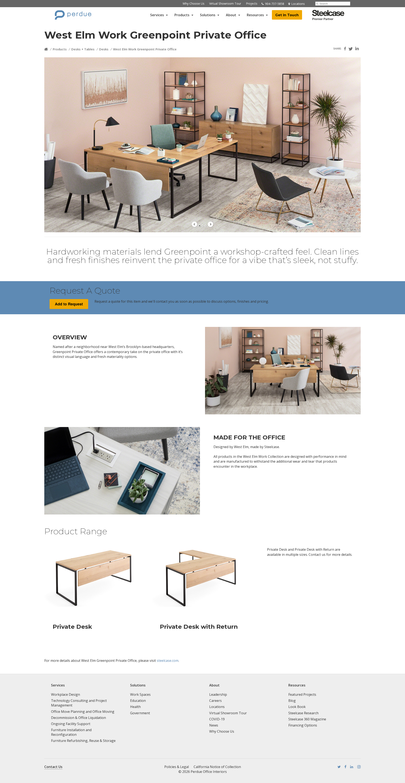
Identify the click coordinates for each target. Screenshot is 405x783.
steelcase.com (167, 660)
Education (138, 700)
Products (181, 15)
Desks (103, 49)
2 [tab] (202, 226)
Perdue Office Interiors (209, 771)
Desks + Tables (82, 49)
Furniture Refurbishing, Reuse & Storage (83, 740)
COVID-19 (217, 719)
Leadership (218, 694)
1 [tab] (199, 226)
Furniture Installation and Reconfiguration (71, 732)
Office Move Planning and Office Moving (82, 711)
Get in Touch (287, 15)
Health (135, 706)
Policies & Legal (176, 766)
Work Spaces (140, 694)
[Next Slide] (210, 224)
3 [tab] (205, 226)
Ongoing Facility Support (70, 723)
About (231, 15)
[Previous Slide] (194, 224)
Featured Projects (302, 694)
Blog (292, 700)
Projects (251, 3)
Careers (215, 700)
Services (157, 15)
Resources (255, 15)
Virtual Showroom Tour (225, 3)
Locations (217, 706)
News (213, 725)
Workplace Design (65, 694)
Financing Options (302, 725)
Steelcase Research (303, 713)
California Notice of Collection (217, 766)
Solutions (207, 15)
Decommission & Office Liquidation (78, 717)
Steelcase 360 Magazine (307, 719)
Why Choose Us (193, 3)
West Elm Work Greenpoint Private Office (145, 49)
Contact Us (53, 766)
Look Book (297, 706)
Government (140, 713)
